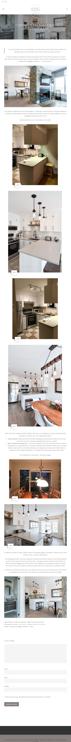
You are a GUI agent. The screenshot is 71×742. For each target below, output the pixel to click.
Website (6, 686)
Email (6, 677)
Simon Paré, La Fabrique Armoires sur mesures (32, 624)
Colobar (31, 626)
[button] (3, 9)
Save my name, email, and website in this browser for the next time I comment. (28, 697)
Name (6, 669)
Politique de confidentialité (46, 740)
